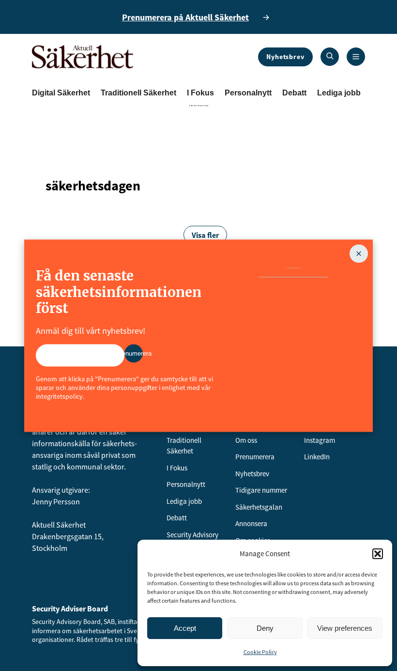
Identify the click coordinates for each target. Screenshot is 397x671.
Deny (265, 628)
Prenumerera (255, 456)
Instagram (319, 440)
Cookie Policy (260, 651)
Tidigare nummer (261, 490)
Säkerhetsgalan (258, 507)
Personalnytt (248, 93)
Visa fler (205, 235)
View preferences (344, 628)
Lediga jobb (339, 93)
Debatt (294, 93)
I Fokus (200, 93)
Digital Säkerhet (61, 93)
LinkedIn (317, 456)
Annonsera (251, 523)
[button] (377, 554)
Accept (185, 628)
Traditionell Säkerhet (138, 93)
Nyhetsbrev (285, 56)
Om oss (246, 440)
